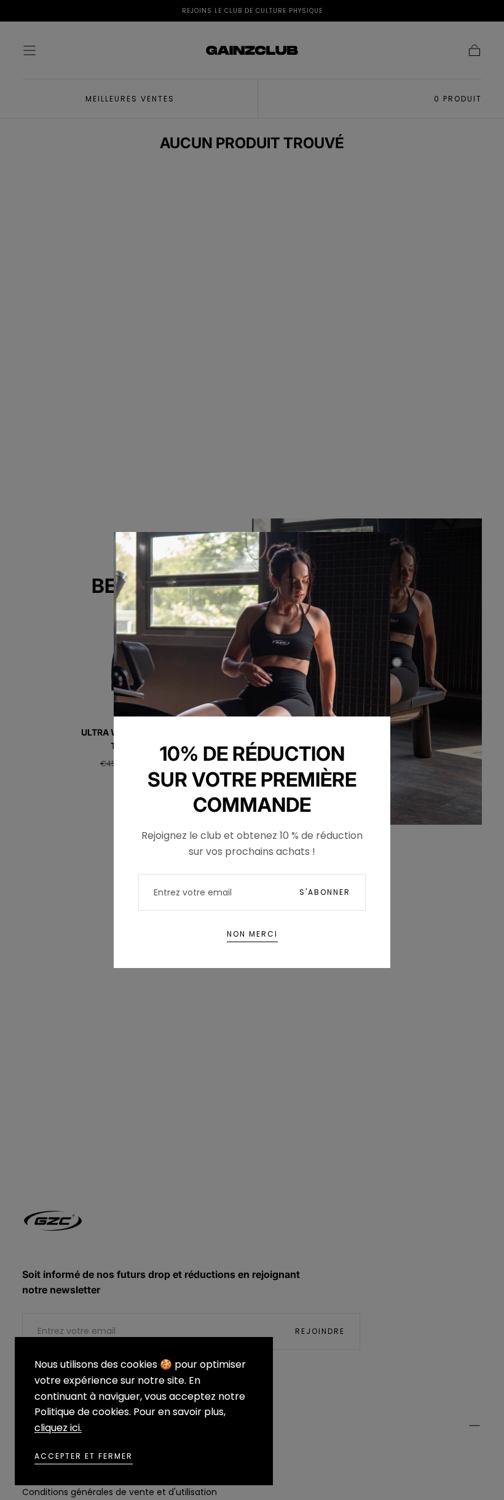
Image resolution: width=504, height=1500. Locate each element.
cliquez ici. (58, 1428)
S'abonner (324, 892)
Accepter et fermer (83, 1456)
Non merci (252, 934)
